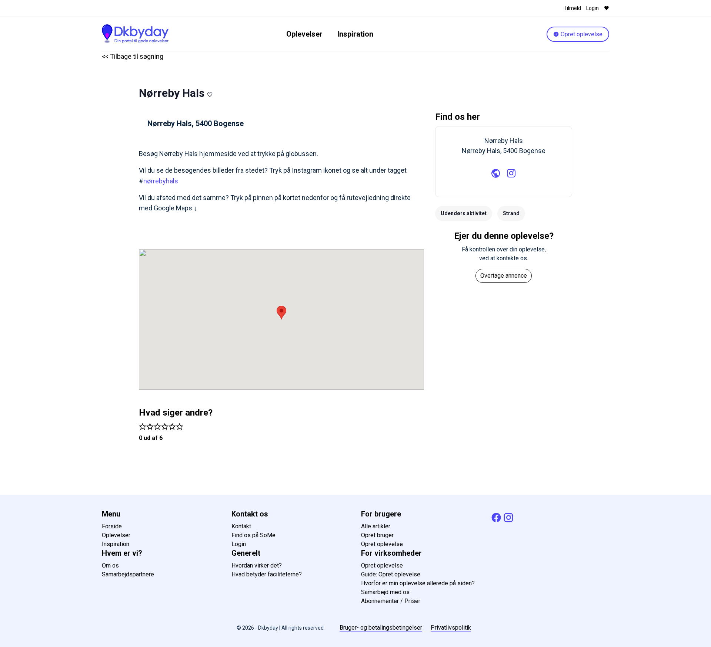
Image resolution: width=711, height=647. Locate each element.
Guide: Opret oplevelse (390, 574)
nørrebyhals (160, 181)
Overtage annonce (503, 275)
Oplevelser (304, 34)
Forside (112, 526)
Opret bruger (377, 535)
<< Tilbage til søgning (132, 56)
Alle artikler (375, 526)
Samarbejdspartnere (128, 574)
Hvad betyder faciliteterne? (266, 574)
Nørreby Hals (171, 93)
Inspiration (355, 34)
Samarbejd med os (385, 592)
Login (592, 8)
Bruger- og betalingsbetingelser (381, 627)
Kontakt (241, 526)
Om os (110, 565)
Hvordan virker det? (256, 565)
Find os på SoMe (253, 535)
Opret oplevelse (580, 34)
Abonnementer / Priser (390, 600)
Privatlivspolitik (451, 627)
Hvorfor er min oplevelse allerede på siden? (418, 583)
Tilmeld (572, 8)
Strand (511, 213)
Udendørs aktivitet (464, 213)
